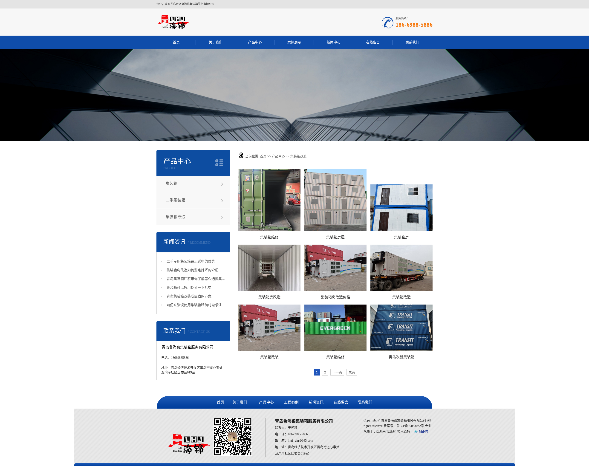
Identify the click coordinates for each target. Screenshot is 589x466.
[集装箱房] (401, 207)
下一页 (337, 372)
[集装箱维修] (269, 200)
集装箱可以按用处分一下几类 (189, 287)
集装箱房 (401, 237)
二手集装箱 (175, 200)
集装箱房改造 (269, 297)
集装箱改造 (175, 217)
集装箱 (171, 183)
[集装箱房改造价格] (335, 268)
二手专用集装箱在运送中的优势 (191, 261)
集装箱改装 (269, 357)
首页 (176, 42)
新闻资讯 (316, 402)
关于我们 (215, 42)
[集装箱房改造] (269, 268)
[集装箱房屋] (335, 200)
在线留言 (373, 42)
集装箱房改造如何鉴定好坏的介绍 (192, 270)
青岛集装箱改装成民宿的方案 (189, 296)
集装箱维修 (269, 237)
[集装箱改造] (401, 268)
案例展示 (294, 42)
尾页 (352, 372)
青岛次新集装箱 (401, 357)
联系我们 (412, 42)
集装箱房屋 (335, 237)
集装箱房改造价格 (335, 297)
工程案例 (291, 402)
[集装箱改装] (269, 328)
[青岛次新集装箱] (401, 328)
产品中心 (255, 42)
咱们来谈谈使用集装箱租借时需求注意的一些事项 (196, 305)
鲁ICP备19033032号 (410, 426)
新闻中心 (334, 42)
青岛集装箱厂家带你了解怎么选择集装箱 (196, 279)
